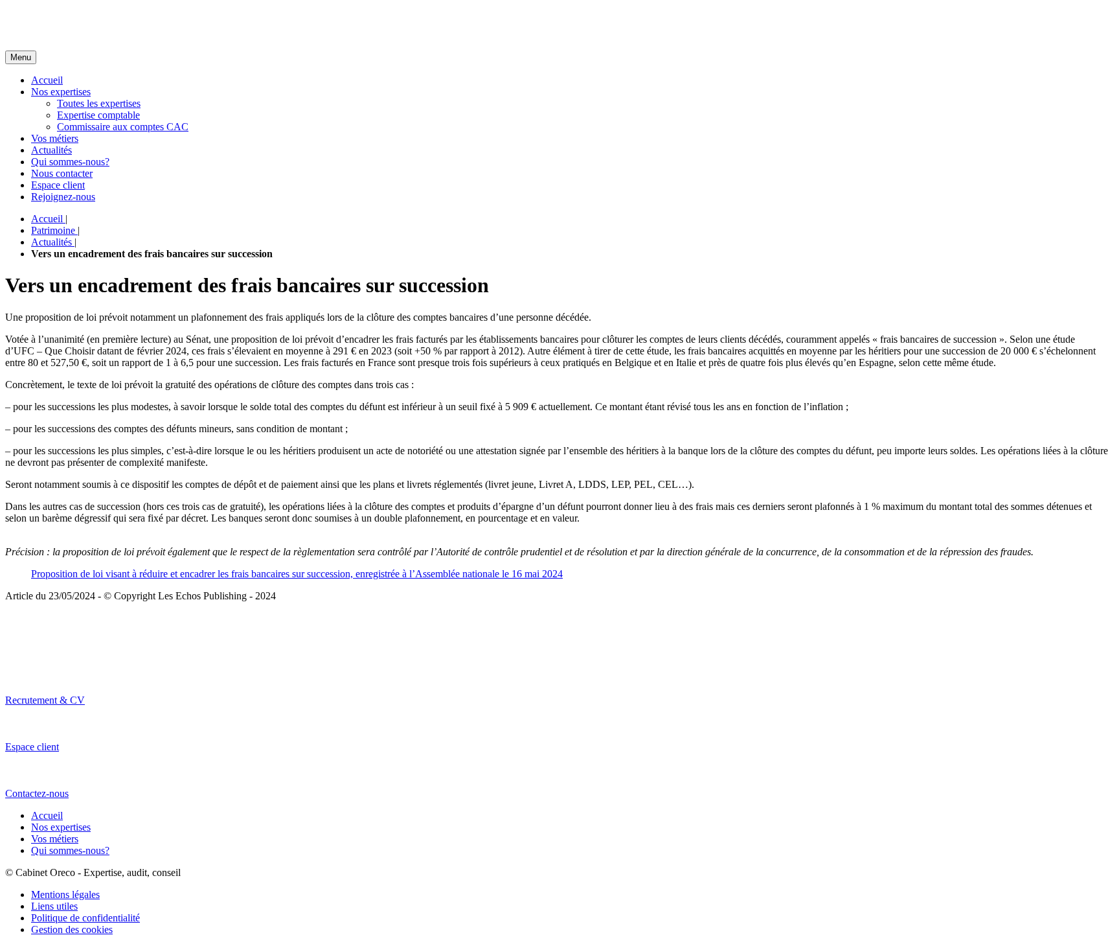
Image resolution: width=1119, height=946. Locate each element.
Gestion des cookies (72, 929)
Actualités (51, 150)
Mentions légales (65, 894)
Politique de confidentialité (85, 917)
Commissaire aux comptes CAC (122, 126)
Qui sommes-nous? (70, 161)
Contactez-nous (37, 793)
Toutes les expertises (99, 103)
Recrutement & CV (45, 700)
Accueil (47, 80)
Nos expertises (61, 91)
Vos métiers (54, 138)
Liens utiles (54, 906)
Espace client (58, 184)
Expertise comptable (98, 115)
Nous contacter (62, 173)
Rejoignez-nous (63, 196)
